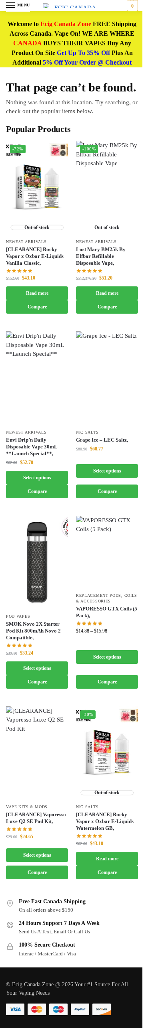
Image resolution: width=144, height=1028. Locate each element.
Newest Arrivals (26, 241)
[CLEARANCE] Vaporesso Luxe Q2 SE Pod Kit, (36, 817)
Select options (37, 478)
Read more (37, 293)
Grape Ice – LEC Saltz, (102, 440)
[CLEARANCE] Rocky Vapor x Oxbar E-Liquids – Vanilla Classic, (37, 256)
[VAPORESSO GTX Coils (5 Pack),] (107, 552)
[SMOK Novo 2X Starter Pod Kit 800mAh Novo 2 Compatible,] (37, 562)
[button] (131, 5)
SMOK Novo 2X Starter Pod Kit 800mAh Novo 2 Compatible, (33, 631)
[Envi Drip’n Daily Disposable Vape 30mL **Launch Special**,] (37, 378)
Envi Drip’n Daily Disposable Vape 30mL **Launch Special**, (31, 446)
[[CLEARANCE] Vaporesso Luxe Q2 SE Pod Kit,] (37, 753)
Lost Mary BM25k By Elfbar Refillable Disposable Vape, (101, 256)
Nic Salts (87, 432)
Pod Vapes (18, 616)
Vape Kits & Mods (27, 807)
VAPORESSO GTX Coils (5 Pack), (106, 612)
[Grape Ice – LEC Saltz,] (107, 378)
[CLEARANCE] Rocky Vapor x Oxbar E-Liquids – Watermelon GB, (107, 821)
